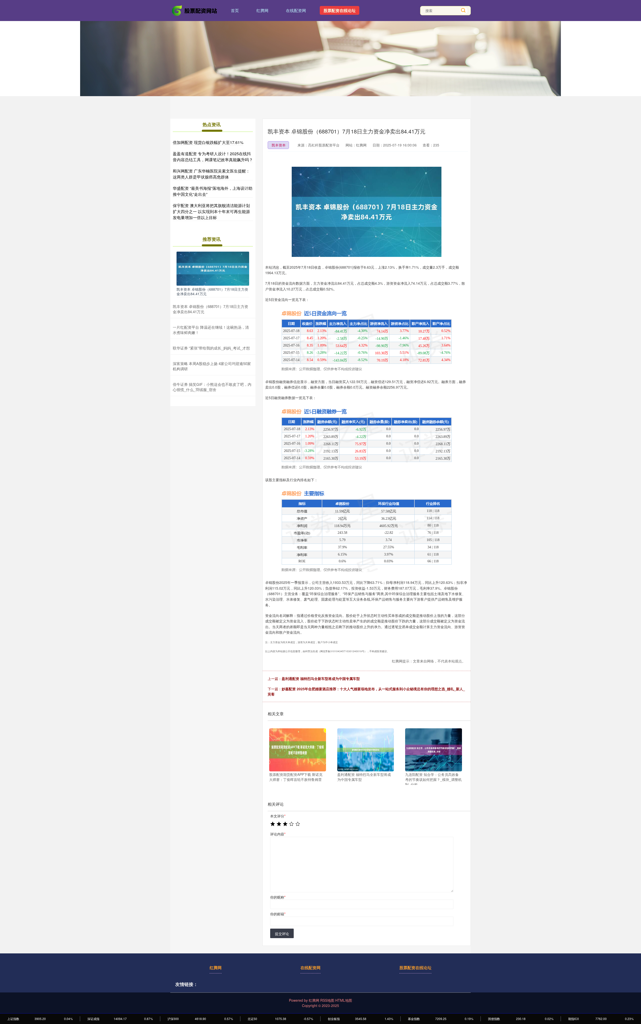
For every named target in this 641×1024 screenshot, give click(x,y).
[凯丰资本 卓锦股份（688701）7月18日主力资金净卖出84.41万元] (213, 268)
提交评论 (282, 933)
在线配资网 (296, 10)
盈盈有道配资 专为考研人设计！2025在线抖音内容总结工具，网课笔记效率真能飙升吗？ (213, 156)
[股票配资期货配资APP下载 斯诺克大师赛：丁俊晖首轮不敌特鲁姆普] (297, 750)
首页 (235, 10)
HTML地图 (343, 1000)
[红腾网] (194, 10)
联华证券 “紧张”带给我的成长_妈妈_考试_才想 (211, 348)
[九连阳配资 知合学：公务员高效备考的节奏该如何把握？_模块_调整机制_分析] (433, 750)
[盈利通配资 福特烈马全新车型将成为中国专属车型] (365, 750)
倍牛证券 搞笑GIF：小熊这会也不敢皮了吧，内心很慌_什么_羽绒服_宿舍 (212, 387)
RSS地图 (327, 1000)
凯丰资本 (279, 144)
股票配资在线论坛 (340, 10)
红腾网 (262, 10)
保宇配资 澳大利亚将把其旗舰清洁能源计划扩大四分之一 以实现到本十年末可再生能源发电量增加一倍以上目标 (211, 211)
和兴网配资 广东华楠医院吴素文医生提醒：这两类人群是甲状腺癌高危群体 (211, 174)
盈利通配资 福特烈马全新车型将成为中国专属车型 (321, 678)
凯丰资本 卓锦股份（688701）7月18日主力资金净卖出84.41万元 (212, 291)
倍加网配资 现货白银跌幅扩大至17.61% (208, 142)
